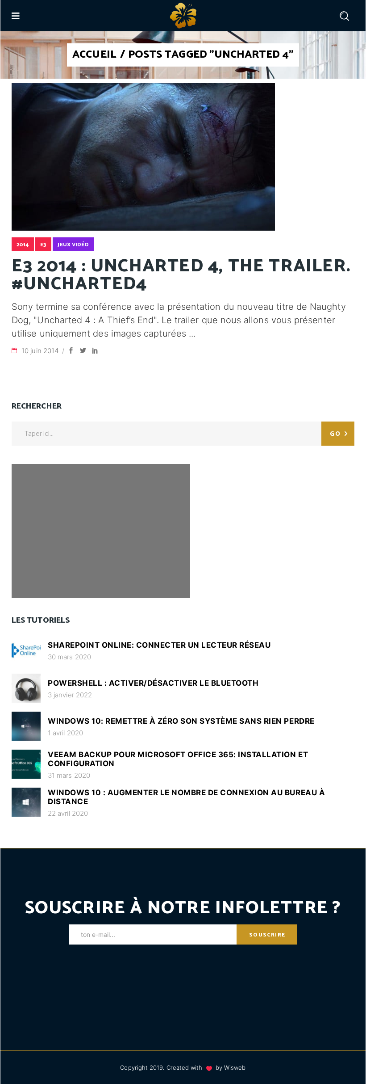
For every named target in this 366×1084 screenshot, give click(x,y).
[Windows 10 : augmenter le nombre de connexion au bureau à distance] (26, 802)
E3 (43, 244)
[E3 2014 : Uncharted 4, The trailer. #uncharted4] (143, 157)
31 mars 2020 (69, 775)
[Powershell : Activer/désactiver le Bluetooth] (26, 688)
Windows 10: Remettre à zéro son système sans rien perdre (181, 721)
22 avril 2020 (68, 813)
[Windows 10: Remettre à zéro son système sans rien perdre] (26, 726)
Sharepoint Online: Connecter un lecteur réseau (159, 645)
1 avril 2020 (65, 733)
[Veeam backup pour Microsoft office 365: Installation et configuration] (26, 764)
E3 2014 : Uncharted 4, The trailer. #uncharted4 (181, 275)
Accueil (94, 55)
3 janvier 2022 (70, 695)
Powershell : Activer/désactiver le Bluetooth (153, 683)
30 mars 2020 (69, 657)
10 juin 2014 (40, 350)
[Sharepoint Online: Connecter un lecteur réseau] (26, 650)
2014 (23, 244)
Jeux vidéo (73, 244)
